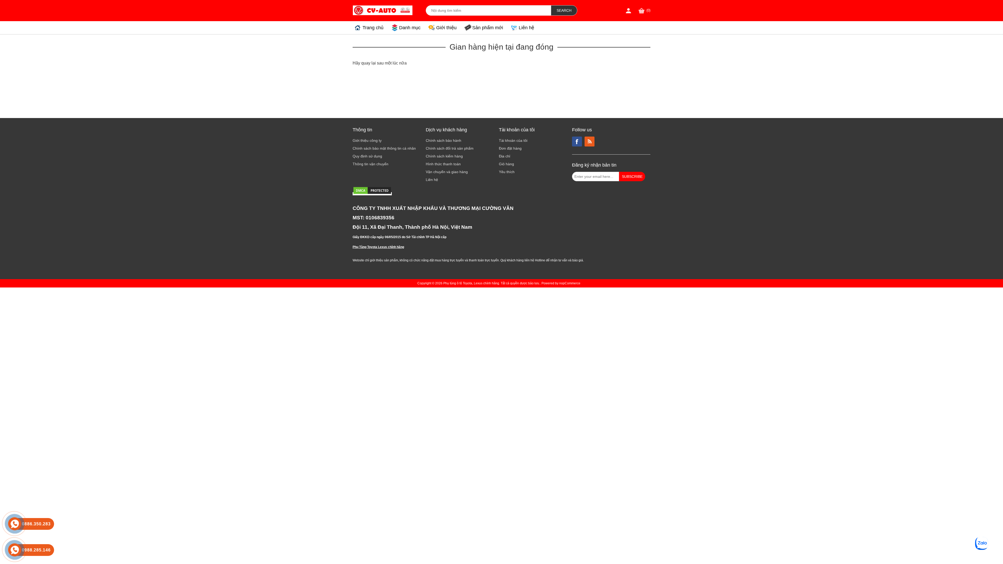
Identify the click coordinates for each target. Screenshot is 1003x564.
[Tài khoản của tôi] (628, 10)
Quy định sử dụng (367, 156)
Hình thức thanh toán (443, 164)
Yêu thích (507, 172)
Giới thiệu (446, 27)
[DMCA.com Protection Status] (372, 193)
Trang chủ (373, 27)
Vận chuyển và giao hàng (447, 172)
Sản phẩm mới (487, 27)
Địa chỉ (504, 156)
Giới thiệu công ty (367, 140)
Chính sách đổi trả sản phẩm (450, 148)
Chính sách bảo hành (443, 140)
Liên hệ (526, 27)
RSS (589, 141)
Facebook (577, 141)
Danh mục (410, 27)
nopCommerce (569, 283)
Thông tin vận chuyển (370, 164)
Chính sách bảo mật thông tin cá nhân (384, 148)
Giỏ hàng (506, 164)
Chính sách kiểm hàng (444, 156)
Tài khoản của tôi (513, 140)
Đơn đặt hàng (510, 148)
